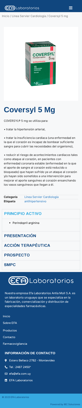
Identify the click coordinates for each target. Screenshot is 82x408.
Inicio (5, 16)
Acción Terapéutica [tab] (27, 246)
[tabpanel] (41, 225)
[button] (71, 8)
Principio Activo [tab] (23, 214)
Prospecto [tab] (17, 255)
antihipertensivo (35, 201)
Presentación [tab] (20, 236)
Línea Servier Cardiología (29, 16)
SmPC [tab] (10, 265)
